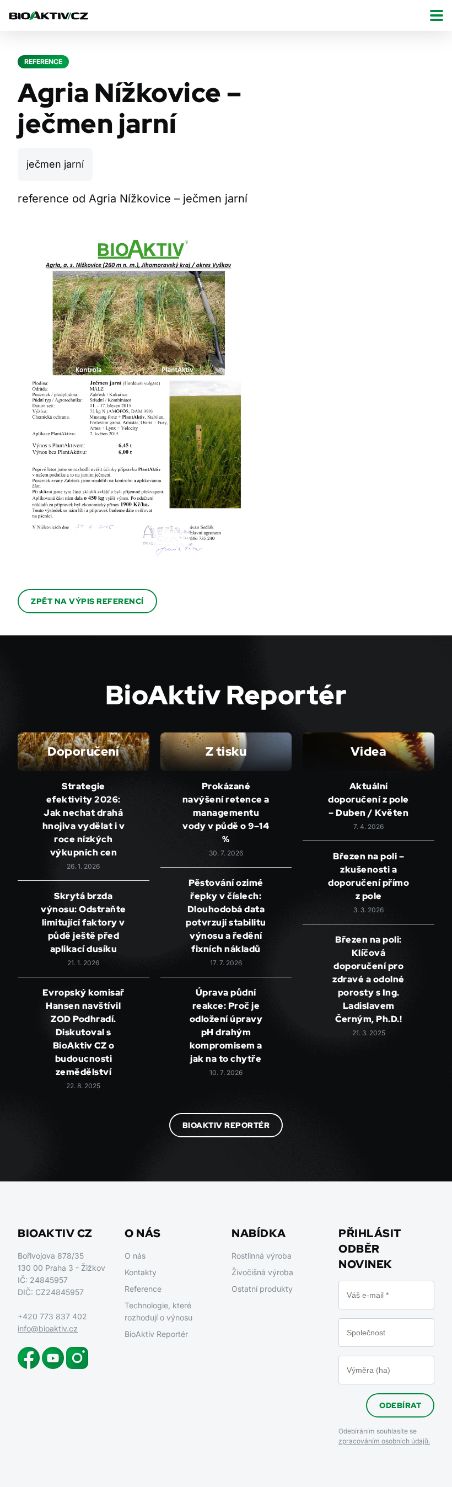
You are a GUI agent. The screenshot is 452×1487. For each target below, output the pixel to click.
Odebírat (400, 1405)
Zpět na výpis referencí (87, 601)
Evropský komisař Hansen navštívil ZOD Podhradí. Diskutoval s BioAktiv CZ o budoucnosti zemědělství (83, 1032)
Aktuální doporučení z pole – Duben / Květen (368, 799)
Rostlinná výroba (262, 1255)
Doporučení (83, 751)
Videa (369, 751)
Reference (143, 1288)
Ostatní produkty (262, 1288)
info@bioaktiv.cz (48, 1328)
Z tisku (226, 751)
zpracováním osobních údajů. (384, 1441)
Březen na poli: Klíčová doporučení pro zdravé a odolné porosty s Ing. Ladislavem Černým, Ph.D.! (368, 979)
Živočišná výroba (262, 1272)
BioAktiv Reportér (226, 1125)
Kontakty (141, 1272)
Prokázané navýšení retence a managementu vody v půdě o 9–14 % (226, 812)
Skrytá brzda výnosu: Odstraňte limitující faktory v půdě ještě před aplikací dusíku (83, 922)
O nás (135, 1255)
